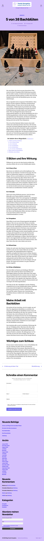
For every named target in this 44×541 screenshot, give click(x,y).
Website (8, 399)
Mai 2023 (4, 450)
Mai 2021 (4, 474)
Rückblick (4, 507)
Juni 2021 (4, 472)
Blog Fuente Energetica (11, 538)
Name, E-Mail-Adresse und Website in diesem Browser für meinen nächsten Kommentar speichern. (21, 405)
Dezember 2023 (5, 445)
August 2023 (5, 447)
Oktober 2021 (5, 466)
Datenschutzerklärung (22, 538)
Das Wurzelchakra (6, 433)
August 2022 (5, 452)
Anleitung (4, 435)
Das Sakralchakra (6, 430)
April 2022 (4, 458)
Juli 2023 (4, 448)
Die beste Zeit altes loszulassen (9, 428)
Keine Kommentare (23, 25)
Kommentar (9, 383)
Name (7, 393)
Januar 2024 (5, 444)
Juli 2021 (4, 471)
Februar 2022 (5, 461)
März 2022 (4, 460)
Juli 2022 (4, 453)
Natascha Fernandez (19, 23)
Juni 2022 (4, 455)
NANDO (4, 495)
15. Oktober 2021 (29, 23)
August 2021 (5, 469)
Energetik (22, 15)
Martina (4, 493)
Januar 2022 (5, 463)
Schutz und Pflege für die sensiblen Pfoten (12, 425)
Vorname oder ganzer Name (7, 517)
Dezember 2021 (5, 464)
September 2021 (6, 468)
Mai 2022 (4, 456)
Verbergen (30, 138)
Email (3, 521)
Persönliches (5, 505)
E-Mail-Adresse (26, 393)
